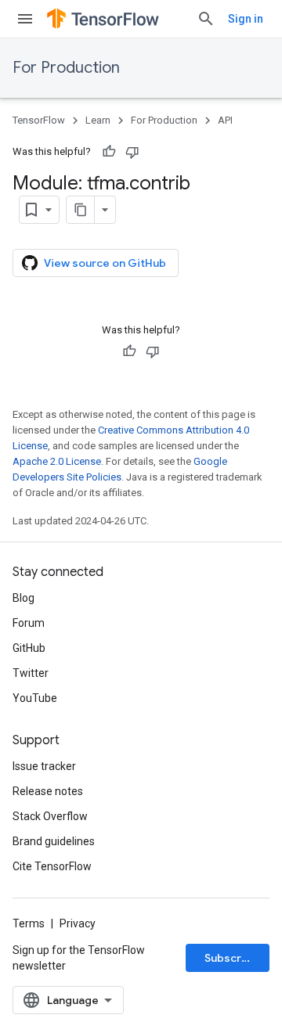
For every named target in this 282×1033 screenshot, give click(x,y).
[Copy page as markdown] (81, 209)
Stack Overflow (50, 816)
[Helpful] (109, 152)
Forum (29, 623)
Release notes (48, 791)
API (225, 120)
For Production (66, 67)
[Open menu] (25, 19)
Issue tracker (44, 766)
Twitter (31, 673)
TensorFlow (39, 120)
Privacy (78, 923)
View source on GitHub (105, 263)
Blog (23, 598)
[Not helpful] (132, 152)
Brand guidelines (54, 841)
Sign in (245, 19)
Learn (97, 120)
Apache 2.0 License (57, 461)
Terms (29, 923)
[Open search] (206, 18)
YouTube (35, 698)
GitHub (29, 648)
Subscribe (231, 958)
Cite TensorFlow (52, 866)
